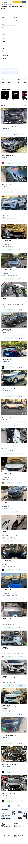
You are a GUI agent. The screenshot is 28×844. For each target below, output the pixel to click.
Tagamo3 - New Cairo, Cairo (7, 653)
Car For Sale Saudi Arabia (5, 835)
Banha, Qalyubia (5, 421)
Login (24, 1)
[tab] (3, 76)
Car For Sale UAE (4, 834)
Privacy (15, 829)
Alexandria (5, 450)
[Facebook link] (14, 826)
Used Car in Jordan (17, 834)
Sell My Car (18, 1)
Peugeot (11, 131)
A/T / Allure (17, 304)
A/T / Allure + (15, 275)
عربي (11, 1)
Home (15, 825)
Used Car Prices (10, 69)
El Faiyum (5, 304)
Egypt (9, 826)
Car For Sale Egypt (4, 832)
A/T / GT (16, 188)
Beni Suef (5, 188)
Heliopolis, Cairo (6, 335)
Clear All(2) (16, 11)
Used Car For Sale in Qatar (19, 835)
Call (16, 134)
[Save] (25, 110)
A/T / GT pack (19, 421)
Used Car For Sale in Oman (19, 836)
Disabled (3, 306)
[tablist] (14, 76)
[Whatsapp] (9, 163)
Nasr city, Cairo (5, 131)
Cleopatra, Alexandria (6, 595)
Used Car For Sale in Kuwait (19, 832)
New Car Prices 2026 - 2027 (10, 72)
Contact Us (16, 826)
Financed (14, 537)
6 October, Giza (5, 508)
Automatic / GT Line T (20, 335)
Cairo (4, 275)
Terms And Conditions (18, 827)
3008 (14, 131)
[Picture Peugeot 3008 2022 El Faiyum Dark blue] (14, 289)
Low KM (21, 304)
